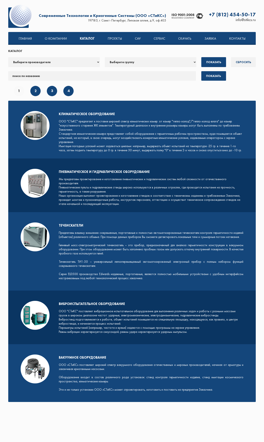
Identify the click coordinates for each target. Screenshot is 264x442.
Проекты (115, 38)
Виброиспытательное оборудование (92, 304)
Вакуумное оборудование (82, 357)
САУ (138, 38)
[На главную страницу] (20, 16)
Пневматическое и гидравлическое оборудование (104, 172)
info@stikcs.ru (246, 19)
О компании (56, 38)
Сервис (159, 38)
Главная (25, 38)
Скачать (184, 38)
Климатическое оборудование (87, 114)
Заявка (210, 38)
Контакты (237, 38)
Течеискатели (71, 225)
